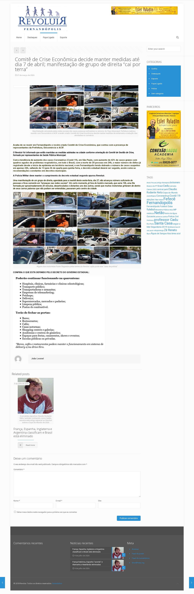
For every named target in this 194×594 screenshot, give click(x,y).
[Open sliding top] (97, 3)
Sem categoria (157, 93)
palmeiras (159, 217)
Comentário (18, 469)
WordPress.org (138, 563)
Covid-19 (175, 195)
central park (162, 189)
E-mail (59, 501)
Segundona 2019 (159, 227)
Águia (149, 234)
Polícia (154, 89)
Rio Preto (150, 224)
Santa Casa (163, 223)
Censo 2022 (152, 189)
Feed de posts (138, 554)
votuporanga (159, 230)
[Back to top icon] (178, 584)
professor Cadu (166, 220)
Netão (159, 212)
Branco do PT (152, 186)
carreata (173, 186)
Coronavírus (162, 195)
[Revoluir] (42, 18)
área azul (176, 233)
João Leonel (37, 358)
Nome (16, 501)
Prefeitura (150, 220)
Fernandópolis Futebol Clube (160, 206)
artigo (159, 183)
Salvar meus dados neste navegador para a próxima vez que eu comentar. (47, 512)
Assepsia (166, 183)
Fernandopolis (160, 202)
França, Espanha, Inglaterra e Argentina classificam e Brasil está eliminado (32, 432)
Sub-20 (177, 227)
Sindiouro (171, 227)
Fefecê (169, 199)
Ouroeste (151, 216)
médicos (150, 213)
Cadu (166, 185)
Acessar (135, 549)
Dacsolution (57, 583)
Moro (171, 210)
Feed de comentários (140, 558)
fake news (159, 200)
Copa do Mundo (170, 192)
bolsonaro (175, 182)
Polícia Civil (173, 216)
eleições (150, 199)
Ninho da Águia (171, 213)
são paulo (150, 230)
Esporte (154, 79)
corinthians (151, 196)
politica (165, 217)
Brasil (160, 186)
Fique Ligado (156, 84)
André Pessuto (152, 183)
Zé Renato (170, 230)
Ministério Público (162, 210)
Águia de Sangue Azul (161, 233)
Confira (154, 69)
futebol (151, 209)
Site (99, 501)
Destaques (155, 74)
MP (175, 209)
